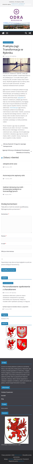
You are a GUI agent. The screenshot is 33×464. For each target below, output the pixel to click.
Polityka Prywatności (7, 392)
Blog (2, 399)
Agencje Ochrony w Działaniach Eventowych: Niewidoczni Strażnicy (16, 151)
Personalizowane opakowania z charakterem (16, 288)
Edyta (15, 56)
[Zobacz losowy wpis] (30, 33)
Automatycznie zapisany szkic (14, 175)
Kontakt (3, 395)
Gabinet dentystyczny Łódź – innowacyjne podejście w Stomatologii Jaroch (13, 189)
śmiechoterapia (14, 107)
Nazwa (3, 236)
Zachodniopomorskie (8, 42)
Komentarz (5, 214)
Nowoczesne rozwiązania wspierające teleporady (18, 5)
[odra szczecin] (3, 33)
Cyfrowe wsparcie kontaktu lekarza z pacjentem (15, 306)
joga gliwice (21, 97)
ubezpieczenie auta (10, 164)
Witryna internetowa (7, 251)
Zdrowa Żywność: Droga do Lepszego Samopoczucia (14, 145)
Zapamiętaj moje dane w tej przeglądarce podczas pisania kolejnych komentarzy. (16, 263)
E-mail (3, 244)
